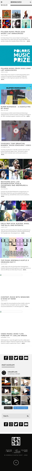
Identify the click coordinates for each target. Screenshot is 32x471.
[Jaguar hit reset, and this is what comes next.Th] (25, 400)
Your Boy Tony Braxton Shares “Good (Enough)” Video (16, 144)
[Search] (30, 2)
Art (16, 450)
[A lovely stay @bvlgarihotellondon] (6, 381)
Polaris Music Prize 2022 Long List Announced (16, 69)
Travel (18, 451)
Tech (26, 451)
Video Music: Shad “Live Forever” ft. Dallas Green (14, 335)
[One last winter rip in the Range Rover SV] (6, 400)
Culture (24, 450)
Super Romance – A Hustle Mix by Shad (16, 108)
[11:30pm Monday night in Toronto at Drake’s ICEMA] (6, 391)
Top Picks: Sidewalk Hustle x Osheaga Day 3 (15, 261)
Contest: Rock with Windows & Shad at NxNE (15, 298)
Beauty (9, 451)
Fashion (9, 450)
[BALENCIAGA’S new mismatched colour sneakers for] (16, 400)
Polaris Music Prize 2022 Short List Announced (13, 32)
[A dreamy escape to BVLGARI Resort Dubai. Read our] (25, 381)
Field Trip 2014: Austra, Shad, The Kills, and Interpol (15, 224)
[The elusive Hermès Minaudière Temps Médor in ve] (25, 391)
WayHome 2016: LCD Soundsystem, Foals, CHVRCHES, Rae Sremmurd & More (14, 184)
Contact (17, 452)
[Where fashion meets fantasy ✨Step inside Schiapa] (16, 381)
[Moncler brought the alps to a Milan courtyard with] (16, 391)
